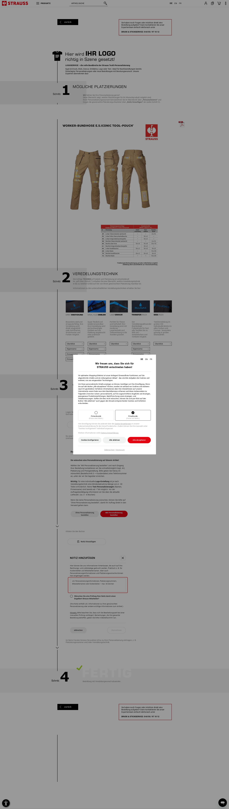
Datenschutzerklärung (109, 433)
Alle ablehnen (114, 440)
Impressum (120, 450)
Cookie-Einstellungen (123, 424)
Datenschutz (109, 450)
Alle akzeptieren (139, 440)
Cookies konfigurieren (90, 440)
